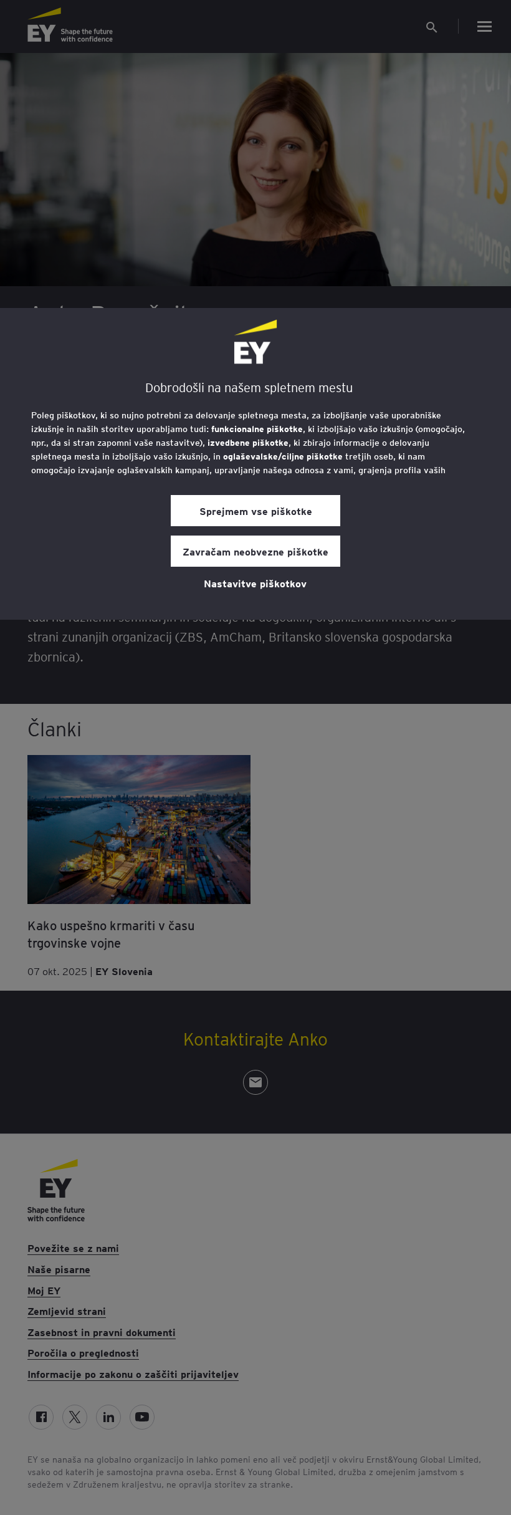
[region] (255, 464)
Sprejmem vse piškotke (255, 510)
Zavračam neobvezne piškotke (255, 551)
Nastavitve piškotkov (255, 583)
